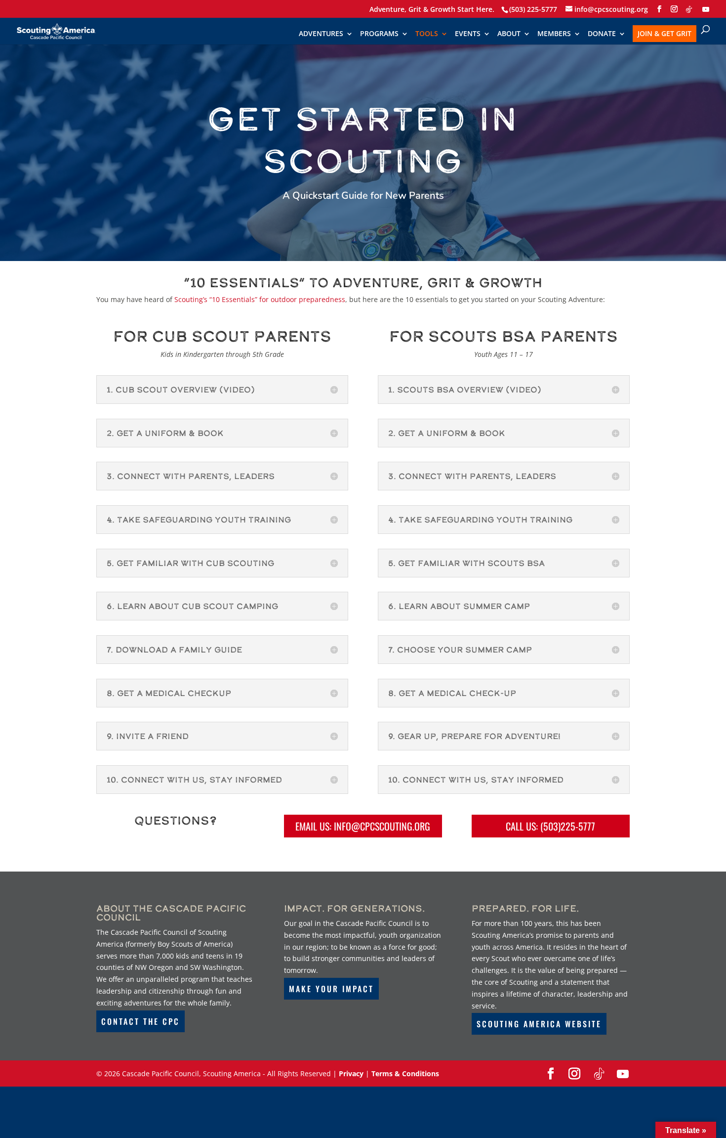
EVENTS (468, 34)
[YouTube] (705, 9)
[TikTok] (689, 9)
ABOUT (509, 34)
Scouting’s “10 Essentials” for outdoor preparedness (259, 299)
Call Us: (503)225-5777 (550, 826)
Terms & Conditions (405, 1073)
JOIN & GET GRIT (664, 33)
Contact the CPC (140, 1021)
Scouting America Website (539, 1024)
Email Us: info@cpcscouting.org (362, 826)
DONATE (602, 34)
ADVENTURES (321, 34)
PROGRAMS (379, 34)
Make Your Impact (331, 989)
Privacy (351, 1073)
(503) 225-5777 (533, 9)
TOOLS (426, 34)
